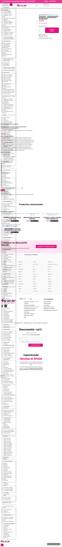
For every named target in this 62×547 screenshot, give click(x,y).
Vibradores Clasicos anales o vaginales (8, 19)
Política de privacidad (34, 342)
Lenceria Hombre (7, 249)
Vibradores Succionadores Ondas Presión (8, 27)
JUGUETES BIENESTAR (5, 4)
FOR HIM (50, 14)
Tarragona (50, 274)
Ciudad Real (20, 269)
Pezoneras (5, 235)
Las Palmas (35, 264)
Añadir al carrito (51, 30)
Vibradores (5, 7)
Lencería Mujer (47, 303)
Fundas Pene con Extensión (6, 87)
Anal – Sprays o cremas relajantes (8, 376)
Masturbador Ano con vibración (7, 112)
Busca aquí (46, 4)
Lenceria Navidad (7, 246)
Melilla (34, 278)
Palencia (35, 288)
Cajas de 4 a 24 (6, 512)
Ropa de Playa (6, 223)
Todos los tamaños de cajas (7, 507)
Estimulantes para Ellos (8, 394)
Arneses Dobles (6, 154)
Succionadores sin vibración (6, 52)
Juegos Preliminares (7, 455)
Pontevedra (35, 291)
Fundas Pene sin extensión (6, 84)
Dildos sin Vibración (7, 129)
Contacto (26, 303)
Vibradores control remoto (7, 24)
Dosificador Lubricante (8, 382)
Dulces (4, 485)
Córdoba (20, 271)
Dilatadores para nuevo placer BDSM (8, 283)
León (34, 266)
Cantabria (20, 261)
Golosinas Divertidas (7, 490)
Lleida (34, 269)
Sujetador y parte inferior (8, 199)
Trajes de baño (6, 217)
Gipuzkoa (20, 276)
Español (23, 298)
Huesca (19, 288)
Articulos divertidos (7, 461)
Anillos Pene (6, 72)
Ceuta (19, 266)
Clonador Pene (6, 93)
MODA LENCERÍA (7, 166)
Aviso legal (26, 312)
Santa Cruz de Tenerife (52, 264)
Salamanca (50, 261)
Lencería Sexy (6, 169)
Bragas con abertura (7, 182)
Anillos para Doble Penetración (7, 81)
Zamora (49, 288)
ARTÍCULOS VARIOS (5, 458)
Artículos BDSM (6, 273)
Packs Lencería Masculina (9, 265)
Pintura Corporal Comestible (6, 385)
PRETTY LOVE (55, 14)
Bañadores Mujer (7, 221)
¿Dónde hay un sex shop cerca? (31, 307)
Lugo (34, 271)
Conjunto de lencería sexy (9, 206)
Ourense (35, 286)
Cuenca (20, 274)
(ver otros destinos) (29, 1)
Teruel (49, 276)
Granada (20, 281)
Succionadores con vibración (7, 55)
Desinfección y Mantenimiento (6, 427)
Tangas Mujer (6, 185)
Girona (19, 278)
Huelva (19, 286)
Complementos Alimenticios (6, 407)
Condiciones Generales (29, 310)
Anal (4, 115)
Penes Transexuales (7, 140)
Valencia (49, 281)
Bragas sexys (6, 177)
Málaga (34, 276)
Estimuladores (6, 41)
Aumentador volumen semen (7, 402)
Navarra (34, 283)
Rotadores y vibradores (49, 308)
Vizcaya (49, 286)
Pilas (4, 495)
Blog (25, 317)
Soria (49, 271)
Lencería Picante (7, 201)
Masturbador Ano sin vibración (7, 109)
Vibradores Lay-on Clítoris (7, 16)
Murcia (34, 281)
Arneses (5, 146)
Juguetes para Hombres (8, 67)
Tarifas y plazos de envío (30, 308)
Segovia (49, 266)
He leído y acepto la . (30, 341)
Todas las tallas (6, 515)
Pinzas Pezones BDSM (8, 322)
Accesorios (5, 226)
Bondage (5, 286)
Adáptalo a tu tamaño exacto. (7, 519)
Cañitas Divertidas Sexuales (6, 478)
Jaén (19, 291)
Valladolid (50, 283)
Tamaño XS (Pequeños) (8, 521)
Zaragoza (50, 291)
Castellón (20, 264)
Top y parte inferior (7, 195)
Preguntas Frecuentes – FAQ (31, 301)
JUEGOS (5, 436)
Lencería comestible (7, 267)
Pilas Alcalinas (6, 499)
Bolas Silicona (6, 65)
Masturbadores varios (49, 307)
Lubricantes (46, 305)
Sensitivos (5, 537)
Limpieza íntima (6, 432)
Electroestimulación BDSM (7, 163)
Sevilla (49, 269)
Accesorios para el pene (8, 70)
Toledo (49, 278)
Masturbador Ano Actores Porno (8, 97)
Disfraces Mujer (6, 237)
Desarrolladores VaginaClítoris (6, 47)
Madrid (34, 274)
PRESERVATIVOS (7, 502)
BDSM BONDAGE (7, 270)
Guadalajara (20, 283)
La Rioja (34, 261)
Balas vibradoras (48, 301)
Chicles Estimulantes (8, 415)
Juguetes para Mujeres (8, 38)
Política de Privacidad (29, 313)
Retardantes (6, 404)
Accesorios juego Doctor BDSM (8, 278)
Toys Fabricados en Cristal (7, 143)
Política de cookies (28, 315)
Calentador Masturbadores (5, 102)
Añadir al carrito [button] (34, 221)
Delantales (5, 480)
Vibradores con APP (7, 35)
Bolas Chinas (6, 60)
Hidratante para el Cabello (6, 423)
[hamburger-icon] (11, 4)
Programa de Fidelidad (29, 305)
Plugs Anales (6, 127)
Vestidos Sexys (6, 214)
